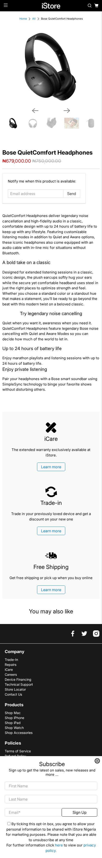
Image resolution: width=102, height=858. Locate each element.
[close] (97, 760)
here (59, 845)
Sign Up (80, 812)
